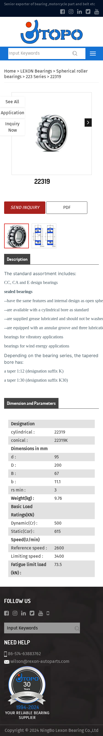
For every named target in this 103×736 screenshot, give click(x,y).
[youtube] (96, 11)
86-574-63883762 (24, 653)
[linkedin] (79, 11)
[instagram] (71, 11)
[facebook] (62, 11)
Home (10, 71)
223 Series (36, 76)
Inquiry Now (12, 127)
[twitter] (88, 11)
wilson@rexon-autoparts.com (39, 661)
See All (12, 101)
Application (12, 112)
